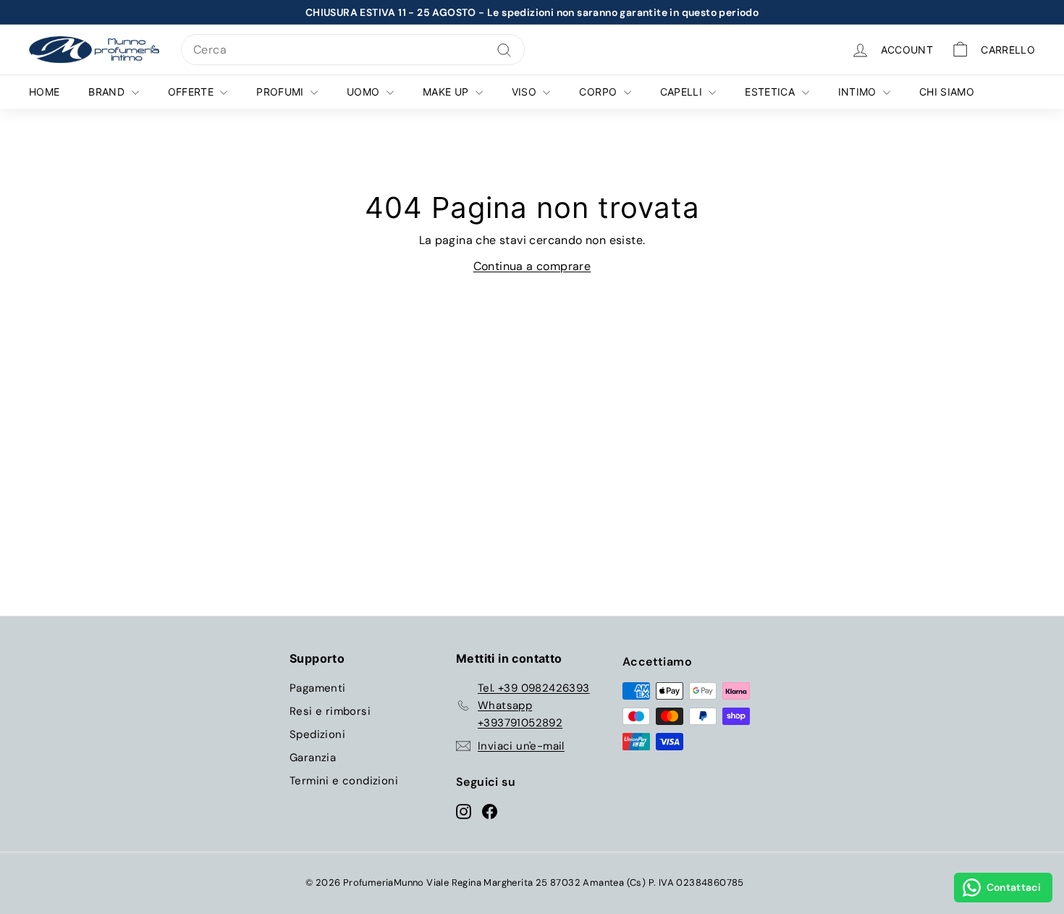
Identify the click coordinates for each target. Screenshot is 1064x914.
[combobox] (353, 50)
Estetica (771, 91)
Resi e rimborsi (330, 711)
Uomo (365, 91)
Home (44, 91)
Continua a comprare (532, 266)
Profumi (281, 91)
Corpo (599, 91)
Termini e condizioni (344, 780)
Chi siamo (946, 91)
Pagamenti (318, 688)
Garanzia (313, 757)
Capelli (683, 91)
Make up (447, 91)
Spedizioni (317, 734)
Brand (107, 91)
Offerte (192, 91)
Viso (526, 91)
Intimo (858, 91)
